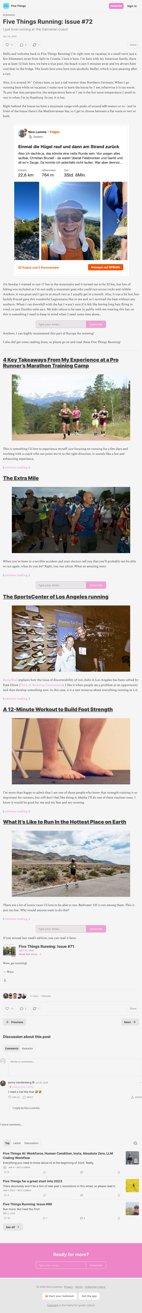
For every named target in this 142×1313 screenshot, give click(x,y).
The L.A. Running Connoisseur (41, 685)
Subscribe (116, 6)
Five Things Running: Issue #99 (27, 1204)
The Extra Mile (21, 478)
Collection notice (95, 1287)
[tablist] (19, 1048)
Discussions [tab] (31, 1143)
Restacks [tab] (27, 1048)
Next (127, 1022)
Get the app (89, 1296)
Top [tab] (7, 1143)
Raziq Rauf (10, 680)
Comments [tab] (11, 1048)
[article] (71, 1162)
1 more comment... (11, 1124)
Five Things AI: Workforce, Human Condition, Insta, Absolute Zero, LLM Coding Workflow (58, 1156)
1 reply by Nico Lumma (26, 1108)
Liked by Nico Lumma (22, 1086)
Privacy (68, 1287)
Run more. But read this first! (21, 1209)
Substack (52, 1305)
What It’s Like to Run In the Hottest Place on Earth (64, 822)
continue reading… (16, 467)
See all (10, 1227)
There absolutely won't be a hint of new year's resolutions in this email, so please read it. (59, 1186)
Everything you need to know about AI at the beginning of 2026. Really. (48, 1162)
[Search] (135, 1143)
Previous (17, 1022)
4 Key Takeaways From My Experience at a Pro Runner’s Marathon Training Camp (61, 363)
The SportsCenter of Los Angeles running (56, 597)
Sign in (132, 6)
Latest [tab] (17, 1143)
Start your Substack (61, 1296)
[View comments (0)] (44, 1172)
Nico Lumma (23, 1167)
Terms (79, 1287)
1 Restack (45, 996)
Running (9, 15)
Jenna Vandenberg (19, 1082)
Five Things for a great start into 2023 (32, 1181)
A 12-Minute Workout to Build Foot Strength (58, 709)
